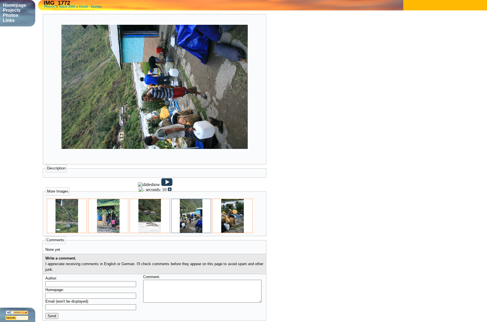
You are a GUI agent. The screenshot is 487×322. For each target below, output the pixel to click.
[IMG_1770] (150, 231)
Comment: (151, 277)
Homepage (14, 5)
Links (9, 20)
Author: (51, 278)
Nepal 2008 (67, 6)
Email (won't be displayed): (67, 301)
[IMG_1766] (108, 231)
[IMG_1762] (67, 231)
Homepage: (54, 290)
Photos (49, 6)
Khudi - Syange (90, 6)
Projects (12, 10)
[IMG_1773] (232, 231)
